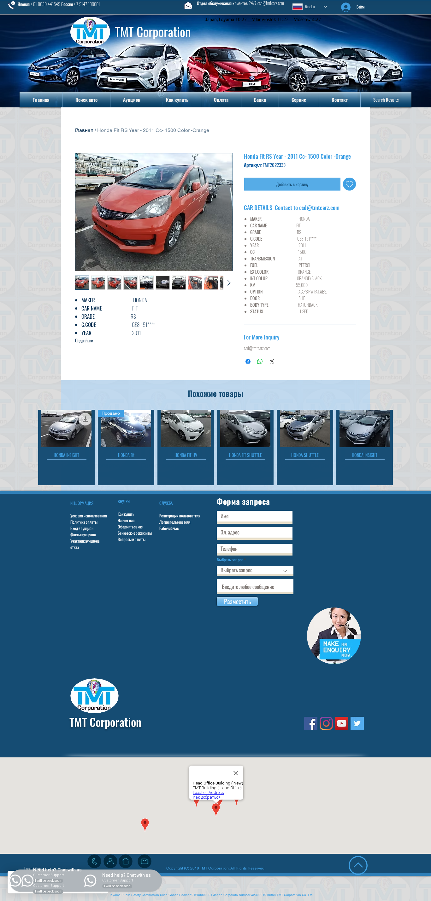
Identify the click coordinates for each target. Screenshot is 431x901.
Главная (84, 130)
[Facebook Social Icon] (310, 723)
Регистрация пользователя (179, 515)
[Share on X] (272, 361)
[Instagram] (326, 723)
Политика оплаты (83, 522)
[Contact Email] (144, 861)
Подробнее (84, 340)
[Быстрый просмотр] (66, 428)
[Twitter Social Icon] (357, 723)
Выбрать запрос (230, 560)
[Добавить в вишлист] (349, 184)
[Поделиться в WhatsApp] (260, 361)
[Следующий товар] (402, 447)
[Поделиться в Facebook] (248, 361)
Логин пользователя (175, 522)
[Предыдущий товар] (29, 447)
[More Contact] (110, 861)
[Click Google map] (125, 861)
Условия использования (88, 515)
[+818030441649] (94, 861)
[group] (215, 447)
